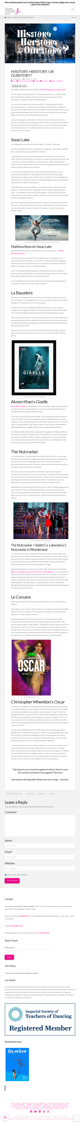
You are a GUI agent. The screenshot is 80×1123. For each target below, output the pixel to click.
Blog (67, 1103)
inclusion (44, 81)
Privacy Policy (17, 1107)
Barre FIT (27, 1107)
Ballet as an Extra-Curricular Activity (26, 1106)
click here (64, 779)
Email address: (10, 947)
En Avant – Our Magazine (42, 1107)
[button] (72, 9)
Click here (57, 772)
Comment (11, 812)
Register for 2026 (36, 1108)
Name (9, 840)
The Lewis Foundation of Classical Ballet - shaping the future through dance (40, 1119)
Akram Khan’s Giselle (18, 406)
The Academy (16, 1103)
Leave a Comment (57, 81)
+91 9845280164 (43, 933)
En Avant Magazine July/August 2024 (53, 90)
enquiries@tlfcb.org (16, 926)
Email (9, 851)
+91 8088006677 (24, 916)
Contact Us (48, 1104)
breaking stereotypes (25, 81)
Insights (52, 794)
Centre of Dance (18, 1104)
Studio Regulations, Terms (54, 1108)
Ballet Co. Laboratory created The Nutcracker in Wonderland (32, 572)
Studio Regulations (60, 1104)
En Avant (51, 769)
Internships (37, 1104)
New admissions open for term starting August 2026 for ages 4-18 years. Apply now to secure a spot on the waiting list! (40, 3)
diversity (37, 81)
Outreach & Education (55, 1103)
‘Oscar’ (54, 712)
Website (10, 863)
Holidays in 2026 (22, 1108)
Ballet (14, 81)
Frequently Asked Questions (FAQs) (55, 1106)
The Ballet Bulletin (60, 1107)
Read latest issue (13, 1041)
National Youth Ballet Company (34, 1103)
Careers (29, 1104)
